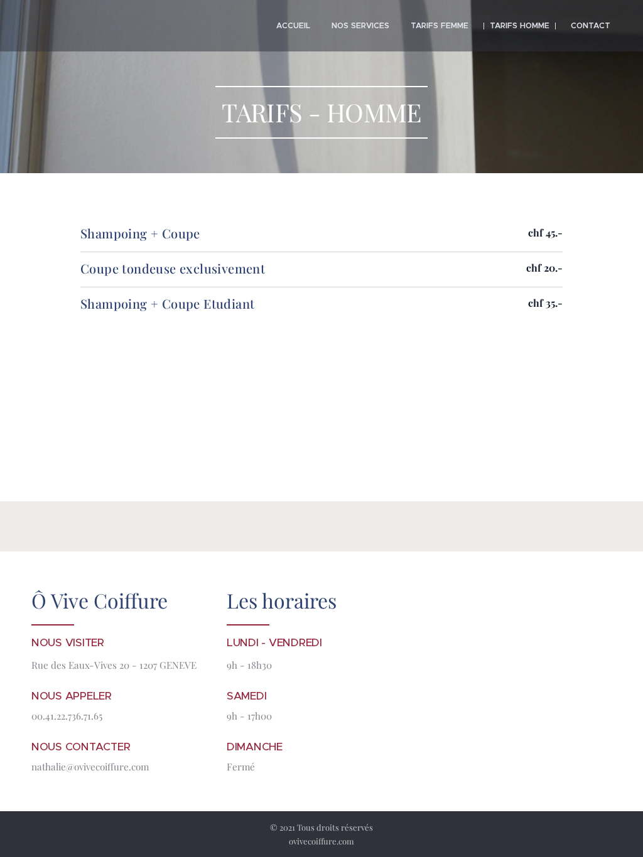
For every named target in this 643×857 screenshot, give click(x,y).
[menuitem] (293, 25)
